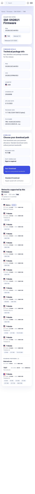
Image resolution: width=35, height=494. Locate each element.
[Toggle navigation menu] (31, 3)
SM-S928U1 (17, 11)
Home (3, 11)
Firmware (9, 11)
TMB (24, 11)
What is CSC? (6, 199)
